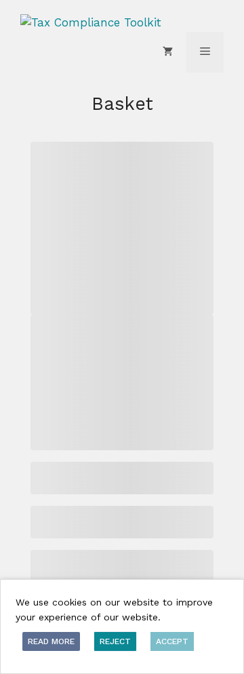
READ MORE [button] (51, 641)
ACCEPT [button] (172, 641)
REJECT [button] (115, 641)
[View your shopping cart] (167, 52)
